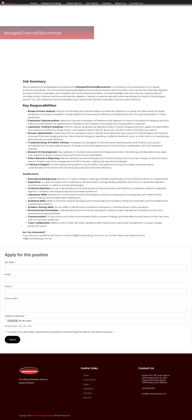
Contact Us (136, 3)
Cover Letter (12, 298)
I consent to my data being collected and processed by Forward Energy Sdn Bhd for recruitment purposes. (61, 332)
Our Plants (92, 3)
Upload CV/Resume (15, 316)
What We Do (74, 3)
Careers (106, 3)
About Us (120, 3)
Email (8, 274)
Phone (9, 286)
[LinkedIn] (20, 389)
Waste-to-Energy (51, 3)
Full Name (10, 262)
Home (33, 3)
